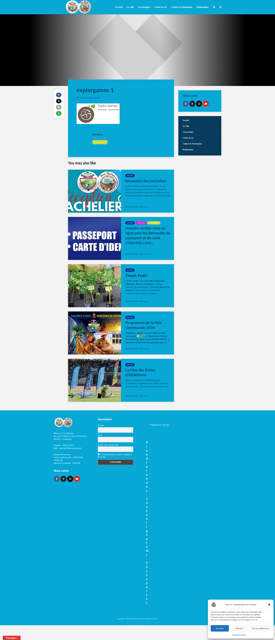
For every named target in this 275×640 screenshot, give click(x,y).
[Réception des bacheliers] (94, 191)
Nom (100, 435)
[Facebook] (186, 104)
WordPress (154, 619)
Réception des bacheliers (146, 181)
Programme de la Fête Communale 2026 (143, 325)
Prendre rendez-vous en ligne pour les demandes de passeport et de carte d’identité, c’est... (147, 236)
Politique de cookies (239, 635)
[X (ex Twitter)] (192, 104)
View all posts (100, 142)
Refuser (239, 628)
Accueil (118, 7)
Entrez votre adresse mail (108, 445)
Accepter (220, 628)
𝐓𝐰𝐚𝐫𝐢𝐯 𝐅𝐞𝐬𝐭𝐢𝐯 (136, 276)
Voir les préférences (260, 628)
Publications (154, 223)
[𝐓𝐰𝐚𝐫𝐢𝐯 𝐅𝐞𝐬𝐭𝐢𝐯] (94, 285)
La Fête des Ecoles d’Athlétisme (140, 372)
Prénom (101, 425)
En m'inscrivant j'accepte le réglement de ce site (115, 455)
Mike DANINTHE (131, 207)
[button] (269, 604)
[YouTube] (206, 104)
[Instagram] (199, 104)
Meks (140, 619)
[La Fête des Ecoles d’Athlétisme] (94, 380)
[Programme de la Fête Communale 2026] (94, 332)
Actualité (141, 223)
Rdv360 (165, 424)
